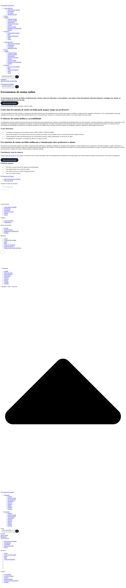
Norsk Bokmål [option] (8, 274)
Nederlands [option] (7, 276)
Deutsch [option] (6, 279)
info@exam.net (5, 189)
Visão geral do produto (14, 10)
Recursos (6, 31)
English (10, 496)
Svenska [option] (6, 283)
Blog (9, 34)
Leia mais (57, 3)
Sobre (9, 37)
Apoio (9, 39)
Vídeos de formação (13, 36)
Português (7, 495)
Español (10, 507)
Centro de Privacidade (14, 33)
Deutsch (10, 504)
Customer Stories (12, 19)
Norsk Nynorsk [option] (8, 273)
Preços (6, 16)
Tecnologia (11, 13)
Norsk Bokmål (12, 499)
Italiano (10, 506)
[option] (64, 271)
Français (10, 503)
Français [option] (6, 277)
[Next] (17, 76)
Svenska (10, 509)
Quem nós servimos (13, 23)
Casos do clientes (12, 20)
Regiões (10, 30)
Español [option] (6, 282)
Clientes (6, 17)
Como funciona (8, 8)
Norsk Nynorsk (12, 498)
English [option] (6, 271)
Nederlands (11, 501)
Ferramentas (11, 11)
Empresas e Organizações (14, 28)
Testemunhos (11, 22)
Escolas (10, 25)
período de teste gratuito (17, 155)
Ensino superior (12, 27)
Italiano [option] (6, 280)
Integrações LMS (12, 14)
